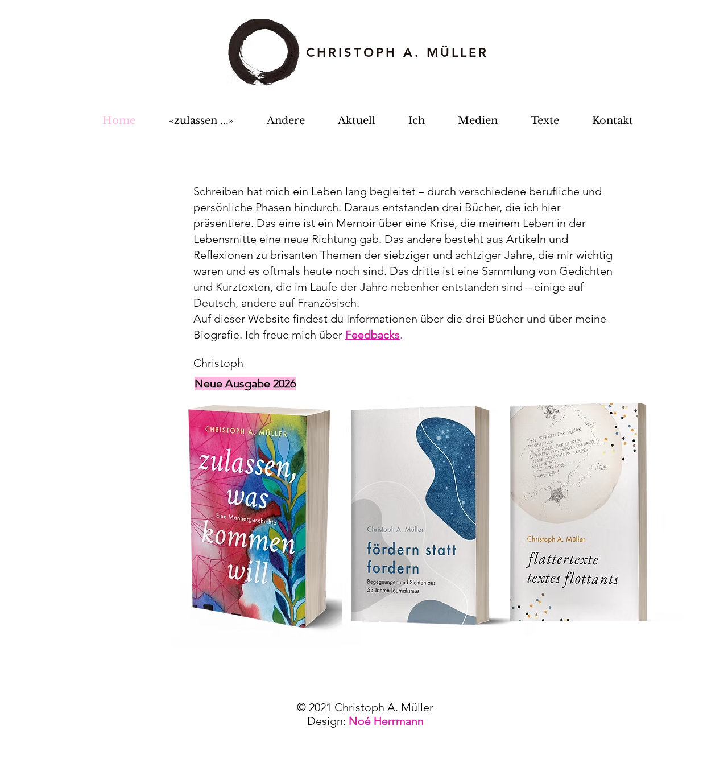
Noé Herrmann (386, 721)
